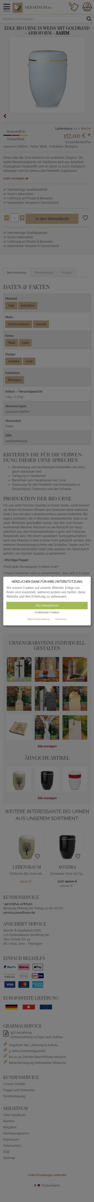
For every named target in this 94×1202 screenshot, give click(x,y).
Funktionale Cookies (47, 612)
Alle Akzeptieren (47, 605)
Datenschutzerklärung (38, 619)
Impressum (61, 619)
